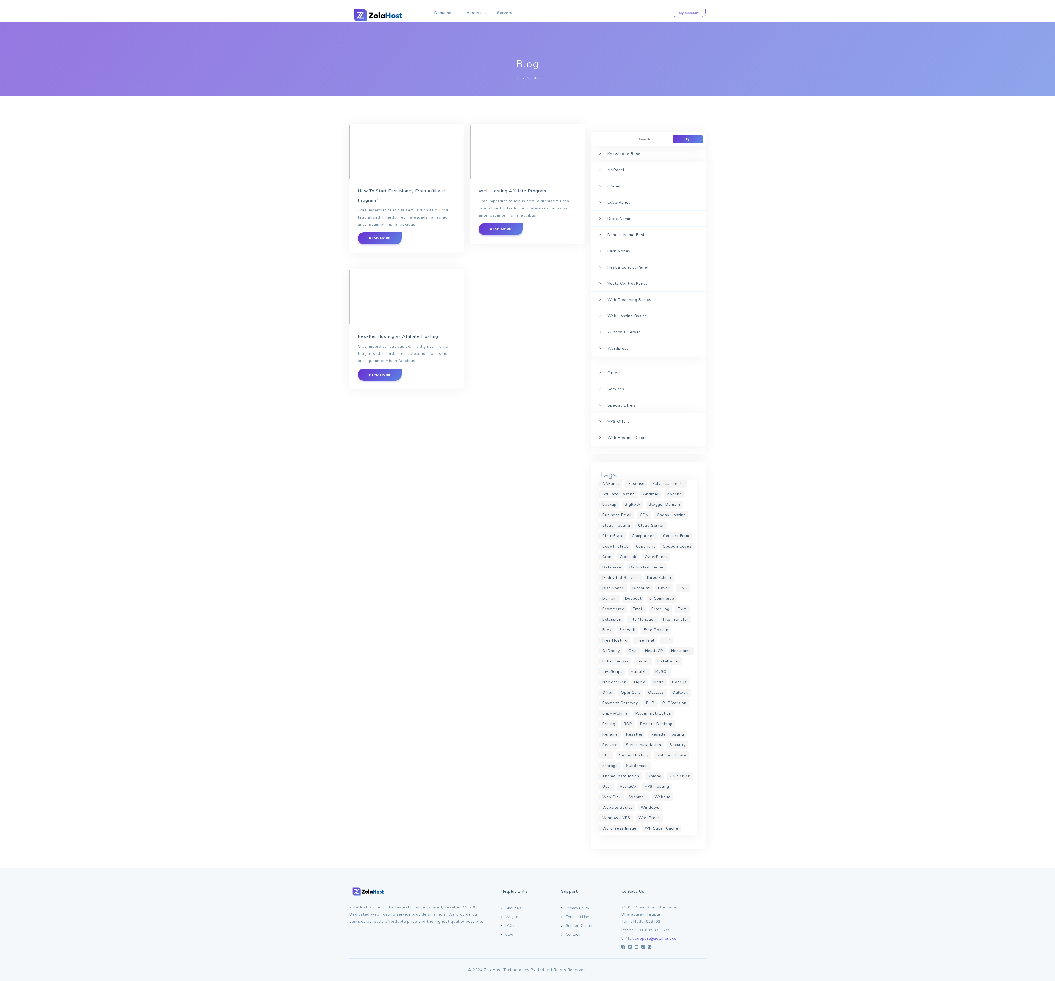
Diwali (664, 588)
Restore (610, 744)
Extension (611, 619)
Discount (641, 588)
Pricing (608, 723)
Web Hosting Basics (627, 316)
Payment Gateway (620, 703)
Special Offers (621, 405)
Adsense (636, 483)
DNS (683, 588)
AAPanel (615, 170)
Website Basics (617, 807)
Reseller (634, 734)
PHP (650, 703)
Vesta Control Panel (627, 283)
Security (678, 744)
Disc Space (613, 588)
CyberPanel (618, 202)
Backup (609, 504)
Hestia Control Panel (628, 267)
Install (643, 661)
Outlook (680, 692)
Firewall (627, 629)
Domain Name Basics (628, 234)
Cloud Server (651, 525)
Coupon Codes (677, 546)
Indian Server (615, 661)
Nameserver (614, 682)
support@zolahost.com (657, 938)
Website (662, 797)
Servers (504, 12)
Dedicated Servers (620, 577)
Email (638, 609)
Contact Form (676, 535)
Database (611, 567)
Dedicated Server (646, 567)
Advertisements (668, 483)
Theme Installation (620, 776)
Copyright (645, 546)
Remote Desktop (656, 723)
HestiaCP (654, 650)
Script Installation (643, 744)
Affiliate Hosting (618, 494)
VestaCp (628, 786)
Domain (609, 598)
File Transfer (675, 619)
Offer (607, 692)
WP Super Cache (661, 828)
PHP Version (674, 703)
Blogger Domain (664, 504)
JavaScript (612, 671)
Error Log (660, 609)
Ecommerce (613, 609)
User (607, 786)
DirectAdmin (619, 218)
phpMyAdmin (614, 713)
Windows (650, 807)
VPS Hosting (657, 786)
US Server (680, 776)
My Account (688, 13)
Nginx (639, 682)
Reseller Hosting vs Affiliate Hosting (398, 336)
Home (520, 78)
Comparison (643, 535)
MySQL (662, 671)
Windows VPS (616, 817)
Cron (607, 556)
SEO (606, 755)
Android (651, 494)
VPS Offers (618, 421)
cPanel (614, 186)
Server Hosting (633, 755)
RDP (628, 723)
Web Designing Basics (629, 299)
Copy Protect (615, 546)
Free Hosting (615, 640)
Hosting (474, 12)
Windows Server (623, 332)
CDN (644, 515)
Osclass (656, 692)
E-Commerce (661, 598)
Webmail (637, 797)
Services (615, 389)
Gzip (632, 650)
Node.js (679, 682)
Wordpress (618, 348)
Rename (610, 734)
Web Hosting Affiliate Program (512, 191)
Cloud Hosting (616, 525)
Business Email (617, 515)
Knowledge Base (623, 153)
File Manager (642, 619)
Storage (610, 765)
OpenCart (630, 692)
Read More (379, 238)
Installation (668, 661)
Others (614, 372)
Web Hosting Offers (627, 437)
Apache (674, 494)
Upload (655, 776)
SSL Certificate (671, 755)
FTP (666, 640)
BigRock (632, 504)
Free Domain (656, 629)
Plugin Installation (653, 713)
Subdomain (637, 765)
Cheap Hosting (671, 515)
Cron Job (628, 556)
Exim (682, 609)
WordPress (649, 817)
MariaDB (639, 671)
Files (606, 629)
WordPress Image (619, 828)
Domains (442, 12)
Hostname (681, 650)
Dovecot (633, 598)
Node (658, 682)
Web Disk (611, 797)
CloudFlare (613, 535)
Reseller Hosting (667, 734)
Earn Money (619, 251)
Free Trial (645, 640)
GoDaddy (611, 650)
